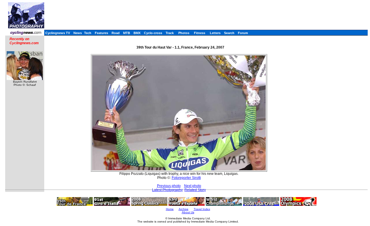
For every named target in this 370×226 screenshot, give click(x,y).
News (77, 33)
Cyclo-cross (153, 33)
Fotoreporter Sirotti (186, 178)
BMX (137, 33)
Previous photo (169, 186)
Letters (215, 33)
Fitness (199, 33)
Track (170, 33)
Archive (183, 209)
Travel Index (202, 209)
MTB (126, 33)
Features (101, 33)
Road (116, 33)
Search (229, 33)
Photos (183, 33)
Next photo (192, 186)
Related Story (195, 190)
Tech (87, 33)
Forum (243, 33)
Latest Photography (167, 190)
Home (170, 209)
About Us (188, 212)
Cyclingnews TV (57, 33)
